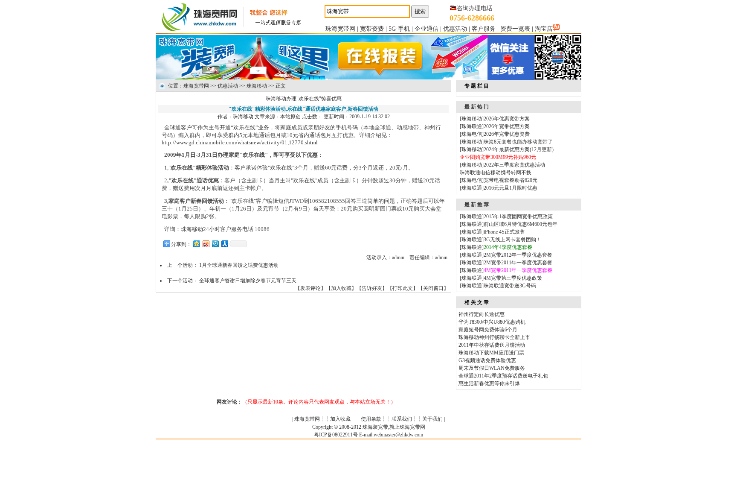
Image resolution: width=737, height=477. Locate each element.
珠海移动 (257, 86)
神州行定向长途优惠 (481, 314)
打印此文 (402, 288)
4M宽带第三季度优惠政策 (513, 278)
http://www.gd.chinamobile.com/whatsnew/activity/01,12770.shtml (240, 142)
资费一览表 (515, 29)
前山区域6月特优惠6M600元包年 (520, 224)
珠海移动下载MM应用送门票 (491, 353)
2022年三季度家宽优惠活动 (514, 165)
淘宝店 (544, 29)
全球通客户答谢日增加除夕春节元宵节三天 (247, 281)
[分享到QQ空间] (196, 243)
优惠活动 (455, 29)
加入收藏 (341, 288)
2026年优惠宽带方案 (507, 119)
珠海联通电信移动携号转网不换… (498, 173)
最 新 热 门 (476, 107)
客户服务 (484, 29)
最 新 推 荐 (476, 205)
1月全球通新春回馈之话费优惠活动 (239, 265)
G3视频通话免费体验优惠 (487, 360)
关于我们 (432, 419)
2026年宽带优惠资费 (507, 134)
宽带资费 (372, 29)
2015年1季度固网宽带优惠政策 (518, 216)
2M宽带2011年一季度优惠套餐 (518, 263)
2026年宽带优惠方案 (507, 126)
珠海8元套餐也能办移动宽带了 (518, 142)
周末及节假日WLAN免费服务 (491, 368)
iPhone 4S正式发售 (504, 232)
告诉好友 (372, 288)
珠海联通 (471, 126)
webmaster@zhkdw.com (398, 435)
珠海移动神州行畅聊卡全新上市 (494, 337)
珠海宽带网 (340, 29)
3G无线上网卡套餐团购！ (512, 240)
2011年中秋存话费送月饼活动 (491, 345)
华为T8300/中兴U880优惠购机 (491, 322)
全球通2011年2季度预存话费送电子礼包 (503, 376)
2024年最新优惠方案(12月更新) (519, 149)
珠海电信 (471, 134)
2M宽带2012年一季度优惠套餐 (518, 255)
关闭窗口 (433, 288)
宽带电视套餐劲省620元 (510, 180)
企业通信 (426, 29)
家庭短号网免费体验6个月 (487, 330)
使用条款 (371, 419)
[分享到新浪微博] (205, 243)
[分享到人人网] (224, 243)
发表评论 (310, 288)
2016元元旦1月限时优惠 (510, 188)
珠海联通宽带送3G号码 (510, 286)
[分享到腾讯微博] (215, 243)
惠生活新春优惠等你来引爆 (489, 383)
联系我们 (402, 419)
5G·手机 (399, 29)
